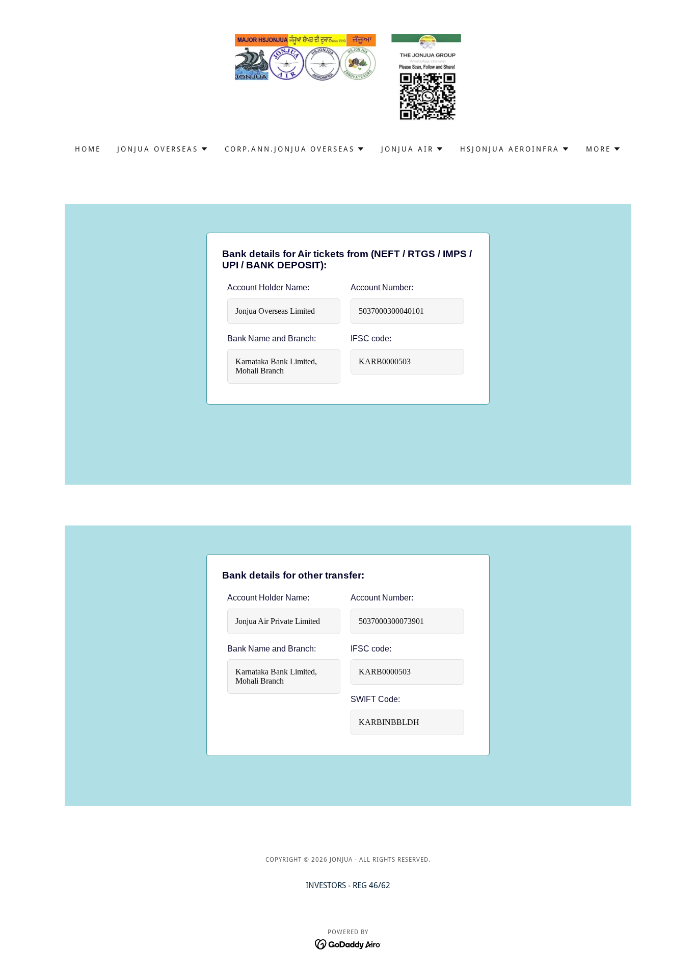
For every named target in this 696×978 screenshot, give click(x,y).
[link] (348, 79)
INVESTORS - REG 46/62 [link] (348, 885)
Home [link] (88, 149)
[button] (162, 149)
